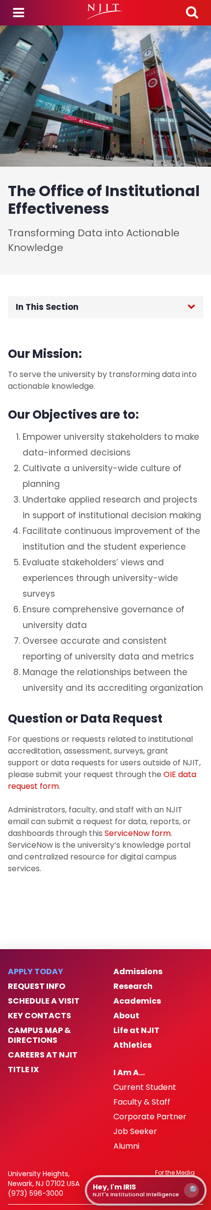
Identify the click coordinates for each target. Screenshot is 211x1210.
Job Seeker (135, 1131)
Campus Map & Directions (39, 1035)
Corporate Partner (149, 1117)
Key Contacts (39, 1016)
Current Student (144, 1087)
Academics (137, 1001)
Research (133, 986)
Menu (18, 12)
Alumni (126, 1146)
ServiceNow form (138, 833)
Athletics (132, 1045)
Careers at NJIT (43, 1055)
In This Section (47, 307)
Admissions (137, 972)
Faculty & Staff (141, 1102)
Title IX (23, 1070)
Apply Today (35, 972)
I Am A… (129, 1073)
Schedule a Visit (43, 1001)
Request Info (36, 986)
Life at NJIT (136, 1030)
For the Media (175, 1173)
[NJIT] (105, 12)
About (126, 1016)
